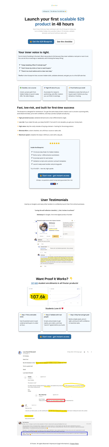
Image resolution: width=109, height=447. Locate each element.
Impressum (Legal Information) (59, 443)
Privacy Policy (74, 443)
